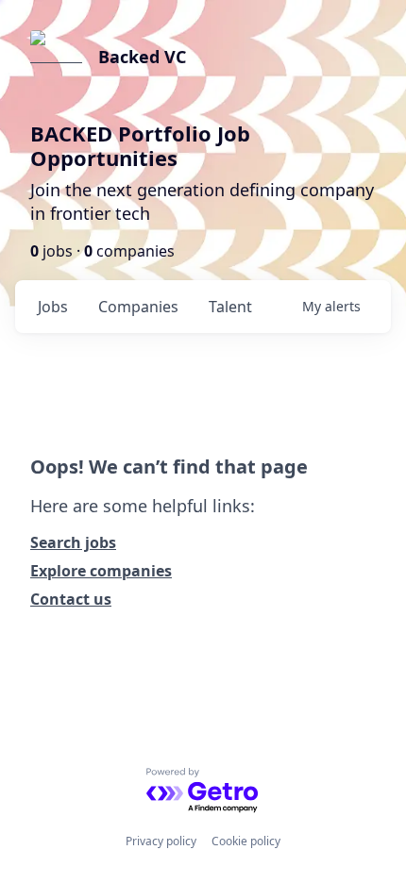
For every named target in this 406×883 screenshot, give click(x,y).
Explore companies (101, 570)
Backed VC (142, 56)
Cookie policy (245, 841)
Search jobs (73, 542)
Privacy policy (161, 841)
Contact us (70, 599)
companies (138, 306)
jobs (53, 306)
